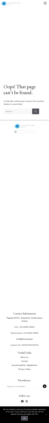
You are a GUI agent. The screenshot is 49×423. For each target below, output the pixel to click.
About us (24, 357)
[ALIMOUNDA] (10, 3)
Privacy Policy (24, 369)
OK (24, 418)
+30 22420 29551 (30, 333)
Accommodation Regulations (24, 365)
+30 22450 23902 (26, 327)
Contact (24, 361)
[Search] (35, 111)
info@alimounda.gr (24, 339)
